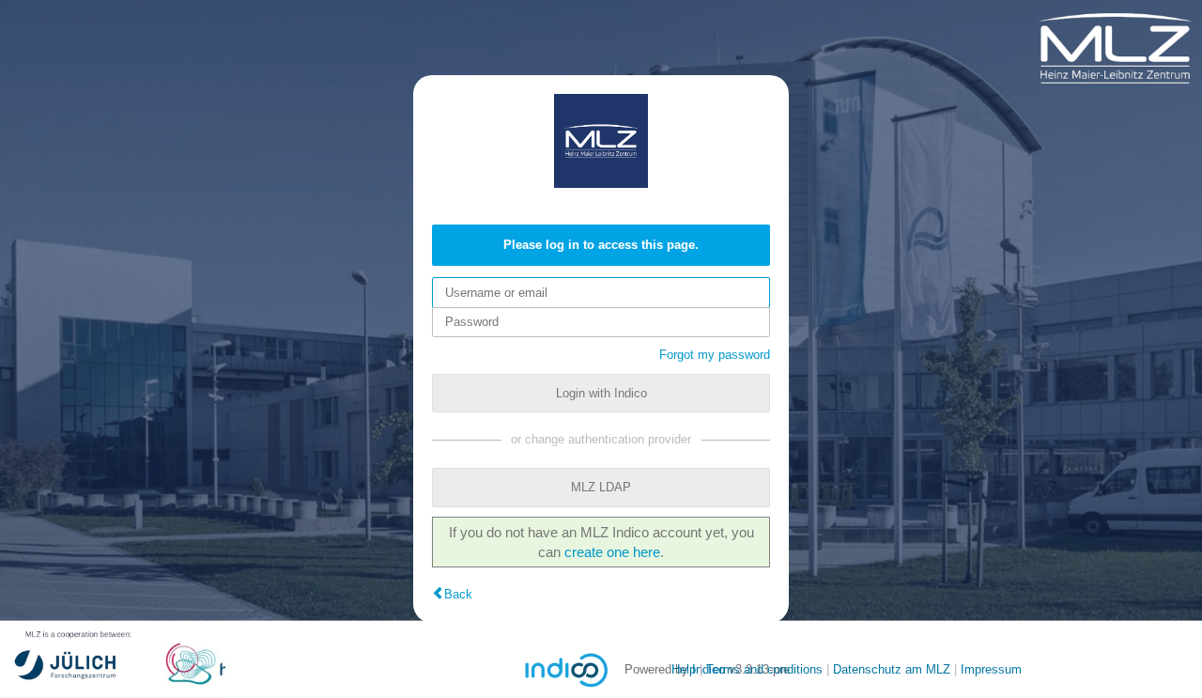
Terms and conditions (764, 669)
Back (458, 594)
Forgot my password (714, 355)
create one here (612, 552)
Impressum (991, 669)
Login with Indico (601, 393)
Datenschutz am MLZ (891, 669)
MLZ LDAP (601, 487)
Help (683, 669)
